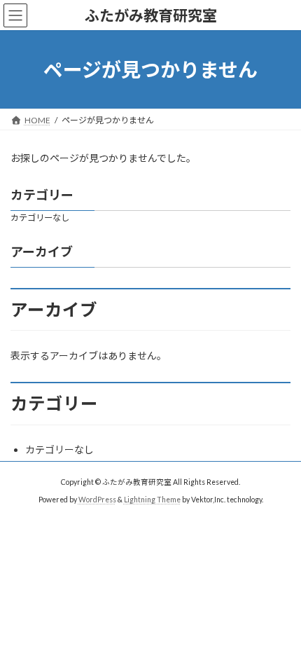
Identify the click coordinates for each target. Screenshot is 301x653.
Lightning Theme (152, 499)
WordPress (97, 499)
